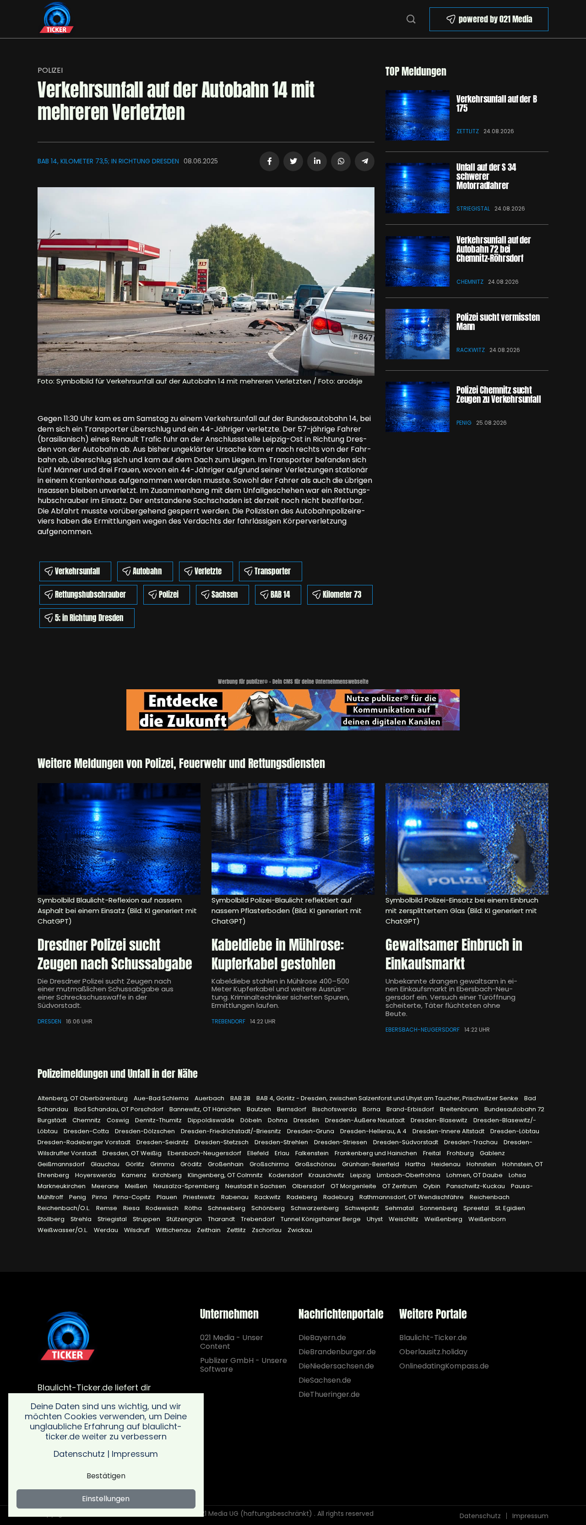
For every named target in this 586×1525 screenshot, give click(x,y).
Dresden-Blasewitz (440, 1120)
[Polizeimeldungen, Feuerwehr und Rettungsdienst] (57, 18)
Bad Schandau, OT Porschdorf (119, 1109)
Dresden (49, 1021)
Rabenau (235, 1197)
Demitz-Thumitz (159, 1120)
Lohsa (517, 1175)
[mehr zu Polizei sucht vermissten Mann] (417, 334)
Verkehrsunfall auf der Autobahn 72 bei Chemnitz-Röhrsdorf (493, 249)
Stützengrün (184, 1219)
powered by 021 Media (495, 19)
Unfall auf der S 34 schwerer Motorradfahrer (485, 176)
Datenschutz (480, 1516)
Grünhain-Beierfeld (371, 1164)
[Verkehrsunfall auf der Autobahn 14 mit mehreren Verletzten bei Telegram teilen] (364, 161)
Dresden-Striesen (341, 1142)
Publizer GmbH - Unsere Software (243, 1365)
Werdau (106, 1230)
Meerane (106, 1186)
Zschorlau (267, 1230)
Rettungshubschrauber (90, 594)
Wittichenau (174, 1230)
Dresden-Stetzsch (222, 1142)
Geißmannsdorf (62, 1164)
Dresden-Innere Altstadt (449, 1131)
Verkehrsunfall (77, 571)
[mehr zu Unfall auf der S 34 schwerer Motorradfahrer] (417, 188)
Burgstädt (53, 1120)
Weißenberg (444, 1219)
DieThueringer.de (329, 1394)
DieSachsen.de (324, 1380)
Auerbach (210, 1098)
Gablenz (492, 1153)
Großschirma (270, 1164)
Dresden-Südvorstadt (406, 1142)
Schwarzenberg (315, 1208)
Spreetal (476, 1208)
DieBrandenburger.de (336, 1351)
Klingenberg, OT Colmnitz (226, 1175)
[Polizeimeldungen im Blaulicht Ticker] (68, 1337)
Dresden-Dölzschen (145, 1131)
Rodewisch (163, 1208)
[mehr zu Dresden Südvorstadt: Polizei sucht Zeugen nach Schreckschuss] (119, 839)
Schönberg (268, 1208)
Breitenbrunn (460, 1109)
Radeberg (303, 1197)
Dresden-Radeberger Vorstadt (85, 1142)
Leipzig (361, 1175)
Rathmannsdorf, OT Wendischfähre (412, 1197)
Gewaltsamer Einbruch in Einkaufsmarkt (453, 954)
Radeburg (339, 1197)
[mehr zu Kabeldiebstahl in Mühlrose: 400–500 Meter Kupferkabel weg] (293, 839)
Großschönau (316, 1164)
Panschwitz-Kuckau (476, 1186)
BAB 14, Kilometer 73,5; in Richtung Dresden (108, 161)
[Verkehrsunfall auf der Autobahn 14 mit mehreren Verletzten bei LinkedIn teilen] (317, 161)
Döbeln (251, 1120)
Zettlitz (467, 131)
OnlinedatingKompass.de (444, 1366)
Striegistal (473, 208)
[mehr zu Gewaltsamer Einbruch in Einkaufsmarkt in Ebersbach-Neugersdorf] (466, 839)
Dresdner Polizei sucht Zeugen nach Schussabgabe (115, 954)
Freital (432, 1153)
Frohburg (461, 1153)
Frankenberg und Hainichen (376, 1153)
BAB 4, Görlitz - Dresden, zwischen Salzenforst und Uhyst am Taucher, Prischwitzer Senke (388, 1098)
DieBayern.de (322, 1337)
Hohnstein (482, 1164)
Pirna (100, 1197)
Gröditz (191, 1164)
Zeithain (209, 1230)
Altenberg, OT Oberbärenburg (83, 1098)
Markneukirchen (62, 1186)
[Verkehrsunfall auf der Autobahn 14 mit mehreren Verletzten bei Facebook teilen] (269, 161)
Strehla (82, 1219)
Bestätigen (106, 1476)
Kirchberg (167, 1175)
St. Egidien (510, 1208)
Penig (464, 423)
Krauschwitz (327, 1175)
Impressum (530, 1516)
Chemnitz (469, 282)
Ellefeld (258, 1153)
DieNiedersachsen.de (336, 1366)
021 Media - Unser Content (231, 1342)
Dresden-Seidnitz (163, 1142)
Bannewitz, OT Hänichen (205, 1109)
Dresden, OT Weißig (133, 1153)
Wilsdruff (137, 1230)
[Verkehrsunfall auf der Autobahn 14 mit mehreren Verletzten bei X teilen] (293, 161)
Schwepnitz (362, 1208)
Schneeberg (227, 1208)
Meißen (137, 1186)
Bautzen (259, 1109)
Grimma (163, 1164)
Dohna (278, 1120)
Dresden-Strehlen (282, 1142)
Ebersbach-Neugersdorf (422, 1029)
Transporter (273, 571)
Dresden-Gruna (311, 1131)
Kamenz (135, 1175)
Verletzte (208, 571)
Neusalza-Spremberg (187, 1186)
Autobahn (147, 571)
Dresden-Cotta (87, 1131)
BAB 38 (241, 1098)
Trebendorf (228, 1021)
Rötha (193, 1208)
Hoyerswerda (96, 1175)
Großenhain (226, 1164)
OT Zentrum (400, 1186)
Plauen (168, 1197)
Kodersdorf (286, 1175)
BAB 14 (280, 594)
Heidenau (446, 1164)
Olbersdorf (309, 1186)
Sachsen (225, 594)
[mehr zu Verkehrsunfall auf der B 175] (417, 115)
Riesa (132, 1208)
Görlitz (135, 1164)
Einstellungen (106, 1498)
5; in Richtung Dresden (89, 618)
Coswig (118, 1120)
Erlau (283, 1153)
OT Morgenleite (354, 1186)
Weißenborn (487, 1219)
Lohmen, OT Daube (475, 1175)
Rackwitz (470, 350)
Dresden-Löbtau (514, 1131)
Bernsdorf (292, 1109)
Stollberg (52, 1219)
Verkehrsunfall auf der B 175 (496, 103)
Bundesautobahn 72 (514, 1109)
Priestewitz (200, 1197)
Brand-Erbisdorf (410, 1109)
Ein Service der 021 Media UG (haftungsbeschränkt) (230, 1513)
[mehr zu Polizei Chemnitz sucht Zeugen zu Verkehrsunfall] (417, 407)
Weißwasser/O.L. (63, 1230)
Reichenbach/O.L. (65, 1208)
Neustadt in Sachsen (256, 1186)
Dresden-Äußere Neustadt (365, 1120)
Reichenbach (490, 1197)
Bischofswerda (335, 1109)
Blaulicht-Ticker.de (433, 1337)
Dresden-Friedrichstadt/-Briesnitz (231, 1131)
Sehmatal (400, 1208)
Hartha (416, 1164)
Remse (107, 1208)
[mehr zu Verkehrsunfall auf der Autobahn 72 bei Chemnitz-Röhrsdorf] (417, 261)
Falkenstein (312, 1153)
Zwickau (300, 1230)
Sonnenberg (439, 1208)
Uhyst (375, 1219)
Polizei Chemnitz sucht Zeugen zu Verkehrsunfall (498, 395)
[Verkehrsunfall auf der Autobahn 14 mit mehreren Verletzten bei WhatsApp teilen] (341, 161)
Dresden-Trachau (471, 1142)
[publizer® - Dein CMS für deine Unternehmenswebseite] (293, 708)
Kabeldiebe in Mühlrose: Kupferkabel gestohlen (278, 954)
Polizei (50, 70)
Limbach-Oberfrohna (409, 1175)
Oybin (432, 1186)
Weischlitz (404, 1219)
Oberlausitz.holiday (433, 1351)
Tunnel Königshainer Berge (321, 1219)
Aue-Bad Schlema (162, 1098)
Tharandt (222, 1219)
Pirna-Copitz (132, 1197)
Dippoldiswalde (212, 1120)
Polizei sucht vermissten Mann (497, 322)
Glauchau (106, 1164)
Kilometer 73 (342, 594)
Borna (372, 1109)
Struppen (147, 1219)
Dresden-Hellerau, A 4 (374, 1131)
